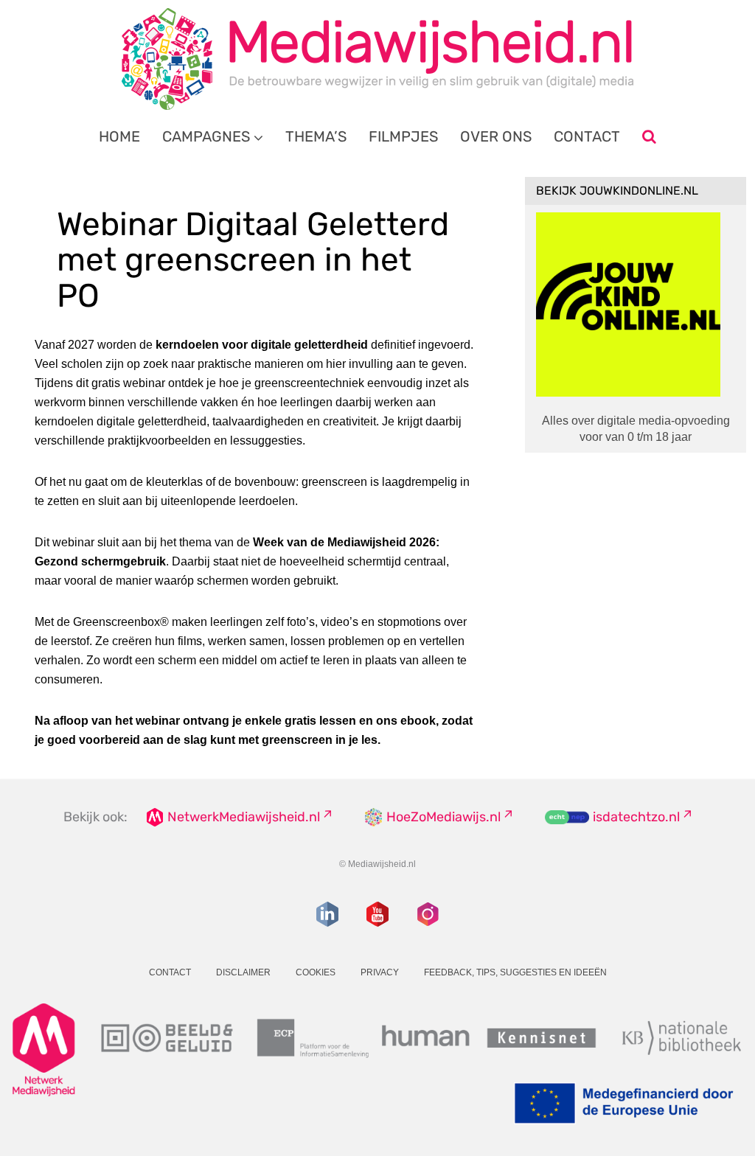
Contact (587, 136)
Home (119, 136)
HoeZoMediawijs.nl (443, 817)
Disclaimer (243, 972)
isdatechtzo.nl (636, 817)
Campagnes (206, 136)
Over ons (496, 136)
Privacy (380, 972)
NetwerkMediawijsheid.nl (243, 817)
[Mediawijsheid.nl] (377, 59)
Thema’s (316, 136)
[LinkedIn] (327, 914)
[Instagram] (427, 914)
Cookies (315, 972)
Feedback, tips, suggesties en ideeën (515, 972)
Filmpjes (403, 136)
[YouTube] (377, 914)
